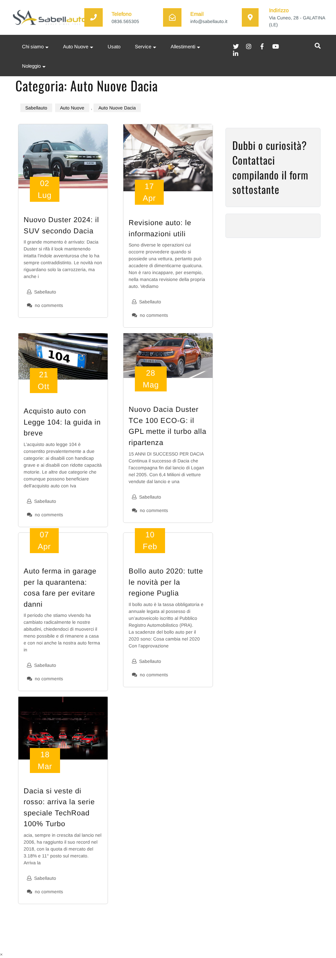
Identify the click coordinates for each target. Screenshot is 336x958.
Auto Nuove (75, 46)
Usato (114, 46)
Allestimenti (183, 46)
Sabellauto (36, 107)
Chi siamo (33, 46)
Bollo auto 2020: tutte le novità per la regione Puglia (166, 582)
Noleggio (31, 66)
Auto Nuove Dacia (117, 107)
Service (143, 46)
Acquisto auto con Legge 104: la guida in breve (62, 422)
